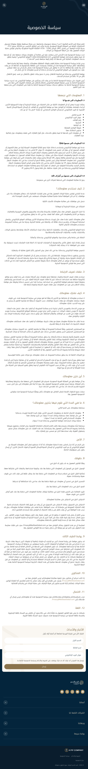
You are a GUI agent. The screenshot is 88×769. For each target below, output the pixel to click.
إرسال (44, 666)
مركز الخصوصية (80, 760)
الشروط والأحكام (75, 756)
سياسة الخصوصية (65, 756)
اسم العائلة (77, 647)
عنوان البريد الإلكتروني (73, 655)
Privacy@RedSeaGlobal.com (73, 580)
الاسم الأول (77, 640)
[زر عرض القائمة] (83, 5)
